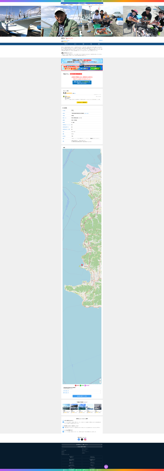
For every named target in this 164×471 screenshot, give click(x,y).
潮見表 (87, 113)
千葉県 (62, 40)
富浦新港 (68, 40)
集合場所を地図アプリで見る (82, 396)
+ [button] (100, 381)
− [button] (100, 382)
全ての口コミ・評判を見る (82, 102)
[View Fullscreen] (100, 379)
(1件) (67, 41)
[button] (0, 21)
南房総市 (65, 40)
